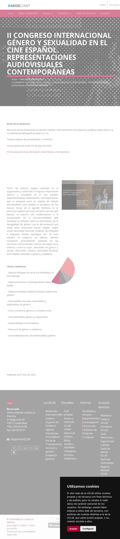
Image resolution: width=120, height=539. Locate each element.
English (103, 5)
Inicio (14, 79)
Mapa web (12, 534)
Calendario (70, 451)
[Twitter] (19, 448)
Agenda (50, 429)
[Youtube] (36, 448)
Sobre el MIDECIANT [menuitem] (28, 13)
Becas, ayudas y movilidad (69, 444)
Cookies (23, 525)
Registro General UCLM (105, 470)
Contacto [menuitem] (105, 13)
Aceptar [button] (73, 528)
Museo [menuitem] (47, 13)
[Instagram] (31, 448)
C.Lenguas (88, 437)
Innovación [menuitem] (63, 13)
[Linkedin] (25, 448)
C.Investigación (90, 422)
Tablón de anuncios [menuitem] (85, 13)
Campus (50, 418)
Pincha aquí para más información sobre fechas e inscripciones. (38, 151)
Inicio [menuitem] (10, 13)
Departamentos (91, 418)
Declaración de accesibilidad (20, 531)
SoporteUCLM (20, 439)
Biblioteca (106, 415)
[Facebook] (14, 448)
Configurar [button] (88, 528)
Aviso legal (12, 525)
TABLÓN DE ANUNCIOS (30, 79)
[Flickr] (14, 452)
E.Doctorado (89, 426)
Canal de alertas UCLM (105, 452)
